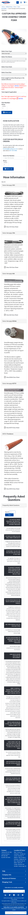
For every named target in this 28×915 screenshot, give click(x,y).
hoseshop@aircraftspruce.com (10, 149)
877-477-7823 (9, 852)
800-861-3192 (4, 855)
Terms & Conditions (20, 900)
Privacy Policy (14, 902)
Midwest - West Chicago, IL (20, 857)
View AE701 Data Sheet (12, 427)
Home (3, 6)
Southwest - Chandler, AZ (19, 854)
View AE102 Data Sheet (12, 489)
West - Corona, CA (18, 852)
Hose (15, 6)
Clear (9, 515)
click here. (21, 98)
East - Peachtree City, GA (19, 861)
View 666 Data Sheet (12, 315)
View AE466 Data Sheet (13, 377)
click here (17, 85)
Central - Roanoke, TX (19, 855)
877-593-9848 (13, 150)
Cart (26, 2)
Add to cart (8, 112)
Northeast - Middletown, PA (20, 859)
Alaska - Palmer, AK (18, 862)
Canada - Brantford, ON (19, 864)
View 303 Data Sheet (12, 227)
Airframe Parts (9, 6)
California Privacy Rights (8, 897)
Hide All (3, 182)
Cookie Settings (14, 899)
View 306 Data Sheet (12, 267)
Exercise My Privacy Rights (19, 897)
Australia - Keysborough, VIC (20, 866)
